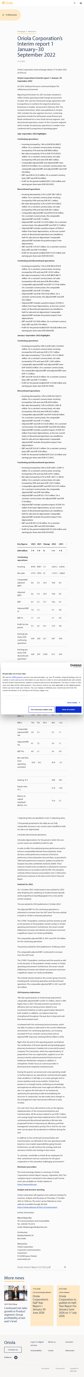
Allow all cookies (68, 709)
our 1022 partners (16, 677)
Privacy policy (60, 1368)
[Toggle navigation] (81, 3)
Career (50, 1350)
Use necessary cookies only (41, 709)
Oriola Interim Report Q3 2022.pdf (34, 1267)
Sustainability (36, 1350)
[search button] (73, 3)
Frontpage (21, 31)
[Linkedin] (16, 1357)
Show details (72, 703)
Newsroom (32, 31)
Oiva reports (45, 1368)
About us (52, 1342)
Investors (69, 1342)
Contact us (13, 1349)
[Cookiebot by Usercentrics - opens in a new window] (71, 665)
